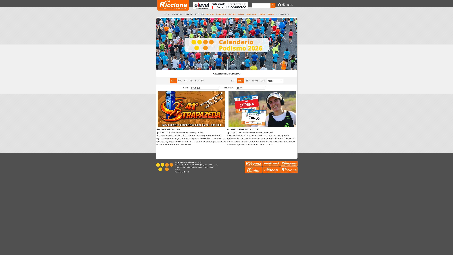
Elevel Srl (178, 165)
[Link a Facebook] (280, 5)
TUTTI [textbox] (239, 88)
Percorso (229, 88)
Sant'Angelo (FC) (195, 133)
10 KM (240, 80)
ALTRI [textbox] (270, 81)
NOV (197, 80)
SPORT (241, 14)
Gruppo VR (190, 162)
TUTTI (173, 80)
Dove (185, 88)
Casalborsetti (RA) (264, 133)
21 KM (247, 80)
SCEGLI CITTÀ (282, 14)
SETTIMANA (177, 14)
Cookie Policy (192, 167)
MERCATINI (251, 14)
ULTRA (262, 80)
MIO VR (289, 5)
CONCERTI (221, 14)
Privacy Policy (180, 167)
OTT (191, 80)
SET (186, 80)
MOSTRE (210, 14)
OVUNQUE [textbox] (195, 88)
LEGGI (188, 144)
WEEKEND (189, 14)
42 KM (255, 80)
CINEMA (262, 14)
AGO (180, 80)
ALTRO (271, 14)
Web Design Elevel (182, 172)
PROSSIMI (199, 14)
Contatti (198, 162)
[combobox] (275, 81)
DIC (203, 80)
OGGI (167, 14)
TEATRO (231, 14)
